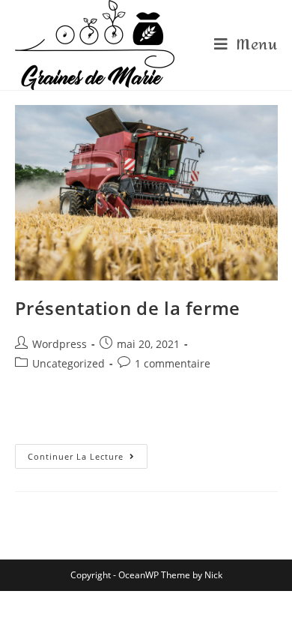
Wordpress (59, 344)
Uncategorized (68, 363)
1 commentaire (172, 363)
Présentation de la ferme (127, 308)
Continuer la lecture (76, 456)
